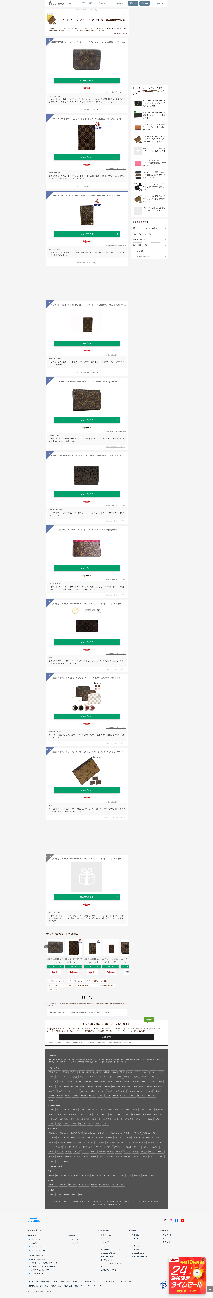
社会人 (75, 1194)
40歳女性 (127, 1152)
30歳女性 (94, 1152)
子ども (89, 1114)
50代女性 (52, 1156)
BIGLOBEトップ (94, 1285)
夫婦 (51, 1124)
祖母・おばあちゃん (70, 1114)
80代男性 (127, 1156)
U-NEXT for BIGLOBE (40, 1270)
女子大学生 (147, 1147)
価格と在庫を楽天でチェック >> (116, 92)
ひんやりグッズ (105, 1184)
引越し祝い (116, 1086)
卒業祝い (144, 1081)
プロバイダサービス (108, 1245)
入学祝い (127, 1081)
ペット (108, 1095)
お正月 (67, 1077)
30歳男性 (102, 1152)
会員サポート (168, 1242)
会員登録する (106, 1037)
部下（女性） (75, 1119)
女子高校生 (127, 1147)
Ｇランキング (56, 1201)
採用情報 (135, 1249)
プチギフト (85, 1091)
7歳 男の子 (127, 1137)
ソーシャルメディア (139, 1256)
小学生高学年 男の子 (71, 1147)
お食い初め (78, 1081)
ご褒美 (111, 1091)
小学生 (91, 1142)
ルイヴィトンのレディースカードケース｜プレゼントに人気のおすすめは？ (86, 1012)
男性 (51, 1161)
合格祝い (111, 1081)
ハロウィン (153, 1077)
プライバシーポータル (113, 1281)
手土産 (94, 1091)
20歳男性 (69, 1152)
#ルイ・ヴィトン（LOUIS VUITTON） (103, 985)
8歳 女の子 (155, 1137)
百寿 (59, 1077)
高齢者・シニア (84, 1194)
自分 (106, 1124)
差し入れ (149, 1091)
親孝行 (68, 1095)
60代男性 (94, 1156)
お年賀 (75, 1077)
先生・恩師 (158, 1114)
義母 (127, 1114)
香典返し (84, 1095)
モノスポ (120, 1201)
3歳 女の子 (62, 1137)
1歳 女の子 (137, 1133)
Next (127, 946)
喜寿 (138, 1072)
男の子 (67, 1161)
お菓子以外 (63, 1184)
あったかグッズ (84, 1184)
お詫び (116, 1095)
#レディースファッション (75, 981)
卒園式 (67, 1086)
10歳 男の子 (71, 1142)
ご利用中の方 (165, 1230)
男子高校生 (118, 1147)
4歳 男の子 (71, 1137)
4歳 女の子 (80, 1137)
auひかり (34, 1243)
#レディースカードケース (56, 985)
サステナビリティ (139, 1242)
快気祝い (60, 1095)
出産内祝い (52, 1091)
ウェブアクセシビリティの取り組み (68, 1281)
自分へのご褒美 (121, 1091)
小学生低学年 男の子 (124, 1142)
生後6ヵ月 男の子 (103, 1133)
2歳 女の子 (156, 1133)
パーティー (152, 1095)
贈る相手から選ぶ (140, 240)
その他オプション (38, 1273)
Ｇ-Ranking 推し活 (113, 1204)
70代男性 (111, 1156)
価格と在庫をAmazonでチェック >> (115, 431)
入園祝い (119, 1081)
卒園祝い (136, 1081)
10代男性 (52, 1152)
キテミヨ (99, 1201)
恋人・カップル (92, 1109)
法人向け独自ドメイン (109, 1269)
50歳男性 (161, 1152)
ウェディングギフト (55, 1100)
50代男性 (60, 1156)
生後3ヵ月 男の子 (76, 1133)
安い (145, 1175)
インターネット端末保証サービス (44, 1263)
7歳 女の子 (137, 1137)
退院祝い (52, 1095)
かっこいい (86, 1175)
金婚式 (107, 1072)
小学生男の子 (100, 1142)
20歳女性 (60, 1152)
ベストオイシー (109, 1201)
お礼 (69, 1091)
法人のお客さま (104, 1230)
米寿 (153, 1072)
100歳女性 (153, 1156)
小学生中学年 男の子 (155, 1142)
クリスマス (52, 1081)
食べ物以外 (73, 1184)
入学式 (52, 1086)
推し (98, 1124)
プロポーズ (142, 1095)
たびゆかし (155, 1201)
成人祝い (152, 1081)
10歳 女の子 (81, 1142)
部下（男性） (64, 1119)
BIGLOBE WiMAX (38, 1250)
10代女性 (156, 1147)
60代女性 (85, 1156)
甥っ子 (105, 1114)
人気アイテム (103, 3)
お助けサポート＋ (38, 1259)
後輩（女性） (97, 1119)
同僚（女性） (141, 1119)
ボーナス (92, 1095)
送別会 (108, 1086)
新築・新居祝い (127, 1086)
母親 (127, 1109)
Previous (46, 946)
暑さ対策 (94, 1184)
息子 (143, 1109)
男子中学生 (99, 1147)
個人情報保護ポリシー (93, 1281)
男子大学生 (137, 1147)
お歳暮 (61, 1081)
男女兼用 (137, 1175)
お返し (61, 1091)
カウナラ (138, 1201)
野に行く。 (128, 1201)
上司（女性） (119, 1119)
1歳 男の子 (128, 1133)
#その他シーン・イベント (56, 981)
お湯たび (75, 1201)
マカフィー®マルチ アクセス (111, 1264)
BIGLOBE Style (138, 1253)
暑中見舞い (128, 1077)
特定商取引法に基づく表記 (38, 1285)
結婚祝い (73, 1072)
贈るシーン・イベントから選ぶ (145, 228)
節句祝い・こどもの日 (91, 1081)
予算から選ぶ (138, 251)
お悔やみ (76, 1095)
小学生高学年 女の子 (86, 1147)
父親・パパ (119, 1109)
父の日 (119, 1077)
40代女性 (144, 1152)
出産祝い (81, 1072)
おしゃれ (59, 1175)
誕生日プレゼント (54, 1072)
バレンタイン (92, 1077)
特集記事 (120, 3)
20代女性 (77, 1152)
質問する (133, 3)
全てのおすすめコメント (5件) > (115, 743)
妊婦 (67, 1124)
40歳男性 (136, 1152)
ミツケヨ (146, 1201)
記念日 (65, 1072)
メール (165, 1238)
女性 (161, 1156)
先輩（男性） (137, 1114)
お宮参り (69, 1081)
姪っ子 (112, 1114)
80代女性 (119, 1156)
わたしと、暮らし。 (86, 1201)
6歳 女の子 (118, 1137)
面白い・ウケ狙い (118, 1175)
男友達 (67, 1109)
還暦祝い (122, 1072)
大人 (158, 1119)
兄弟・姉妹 (159, 1109)
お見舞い (157, 1091)
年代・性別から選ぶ (141, 245)
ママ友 (82, 1109)
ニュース (135, 1245)
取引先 (150, 1119)
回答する (144, 3)
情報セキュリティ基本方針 (61, 1285)
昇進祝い (83, 1086)
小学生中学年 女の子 (55, 1147)
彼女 (59, 1109)
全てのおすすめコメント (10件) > (115, 817)
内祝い (150, 1086)
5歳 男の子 (90, 1137)
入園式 (59, 1086)
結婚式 (99, 1072)
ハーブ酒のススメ (99, 1204)
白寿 (51, 1077)
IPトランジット (107, 1260)
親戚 (81, 1114)
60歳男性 (77, 1156)
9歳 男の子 (52, 1142)
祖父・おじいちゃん (55, 1114)
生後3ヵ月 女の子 (90, 1133)
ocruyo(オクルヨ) (54, 1012)
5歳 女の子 (99, 1137)
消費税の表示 (46, 1281)
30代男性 (119, 1152)
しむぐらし (76, 1243)
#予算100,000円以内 (81, 985)
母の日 (112, 1077)
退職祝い (99, 1086)
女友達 (75, 1109)
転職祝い (91, 1086)
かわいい (77, 1175)
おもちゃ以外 (53, 1184)
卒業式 (160, 1081)
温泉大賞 (75, 1239)
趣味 (100, 1095)
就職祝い (75, 1086)
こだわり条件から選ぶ (141, 257)
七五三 (103, 1081)
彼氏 (51, 1109)
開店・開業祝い (139, 1086)
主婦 (59, 1124)
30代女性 (111, 1152)
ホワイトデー (102, 1077)
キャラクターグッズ (118, 1184)
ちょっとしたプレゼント (136, 1091)
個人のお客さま (34, 1230)
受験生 (59, 1194)
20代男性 (85, 1152)
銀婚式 (114, 1072)
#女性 (70, 985)
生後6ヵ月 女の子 (117, 1133)
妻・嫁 (110, 1109)
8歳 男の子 (146, 1137)
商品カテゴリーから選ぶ (142, 234)
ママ (74, 1124)
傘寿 (145, 1072)
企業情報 (132, 1230)
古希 (130, 1072)
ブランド (107, 1175)
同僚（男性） (130, 1119)
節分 (82, 1077)
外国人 (67, 1194)
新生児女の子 (64, 1133)
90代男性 (144, 1156)
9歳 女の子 (62, 1142)
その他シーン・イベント (128, 1095)
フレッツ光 (105, 1242)
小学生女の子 (111, 1142)
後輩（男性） (86, 1119)
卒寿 (161, 1072)
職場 (51, 1194)
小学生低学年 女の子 (139, 1142)
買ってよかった (97, 1175)
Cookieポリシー (131, 1281)
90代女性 (136, 1156)
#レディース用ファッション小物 (96, 981)
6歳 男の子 (109, 1137)
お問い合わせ (33, 1281)
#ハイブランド (53, 989)
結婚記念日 (90, 1072)
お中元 (137, 1077)
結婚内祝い (158, 1086)
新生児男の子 (53, 1133)
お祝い (77, 1091)
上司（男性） (108, 1119)
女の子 (59, 1161)
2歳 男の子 (147, 1133)
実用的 (52, 1175)
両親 (135, 1109)
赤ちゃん (82, 1124)
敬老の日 (144, 1077)
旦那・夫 (102, 1109)
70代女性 (102, 1156)
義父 (120, 1114)
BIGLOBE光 (35, 1239)
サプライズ (102, 1091)
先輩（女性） (148, 1114)
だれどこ (66, 1201)
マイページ (159, 3)
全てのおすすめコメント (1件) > (115, 447)
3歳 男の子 (52, 1137)
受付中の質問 (87, 3)
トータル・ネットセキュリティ (43, 1266)
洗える (129, 1175)
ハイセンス (68, 1175)
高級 (153, 1175)
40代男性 (152, 1152)
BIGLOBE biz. (106, 1235)
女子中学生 (108, 1147)
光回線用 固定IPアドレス (110, 1249)
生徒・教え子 (53, 1119)
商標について (80, 1285)
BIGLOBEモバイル (38, 1246)
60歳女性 (69, 1156)
